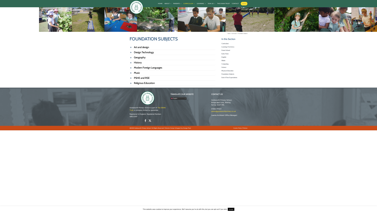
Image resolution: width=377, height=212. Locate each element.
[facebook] (145, 120)
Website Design (169, 128)
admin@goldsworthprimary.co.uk (223, 111)
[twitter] (150, 120)
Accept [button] (231, 209)
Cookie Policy (237, 128)
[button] (173, 47)
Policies (245, 128)
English (175, 98)
